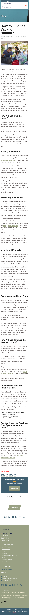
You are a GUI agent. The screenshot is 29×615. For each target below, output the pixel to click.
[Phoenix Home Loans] (7, 5)
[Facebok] (10, 475)
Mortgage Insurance (6, 561)
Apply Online (14, 488)
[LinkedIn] (7, 475)
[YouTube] (2, 475)
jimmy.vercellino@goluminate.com (10, 578)
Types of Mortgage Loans (7, 546)
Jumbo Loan (4, 553)
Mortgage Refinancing (7, 559)
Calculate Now (14, 507)
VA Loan (3, 557)
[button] (25, 5)
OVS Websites (15, 612)
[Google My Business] (15, 475)
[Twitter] (4, 475)
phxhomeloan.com (6, 580)
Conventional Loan (6, 549)
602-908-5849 (6, 537)
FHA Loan (4, 551)
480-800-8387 (24, 1)
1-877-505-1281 (11, 611)
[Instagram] (12, 475)
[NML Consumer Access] (2, 602)
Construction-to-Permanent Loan (9, 555)
